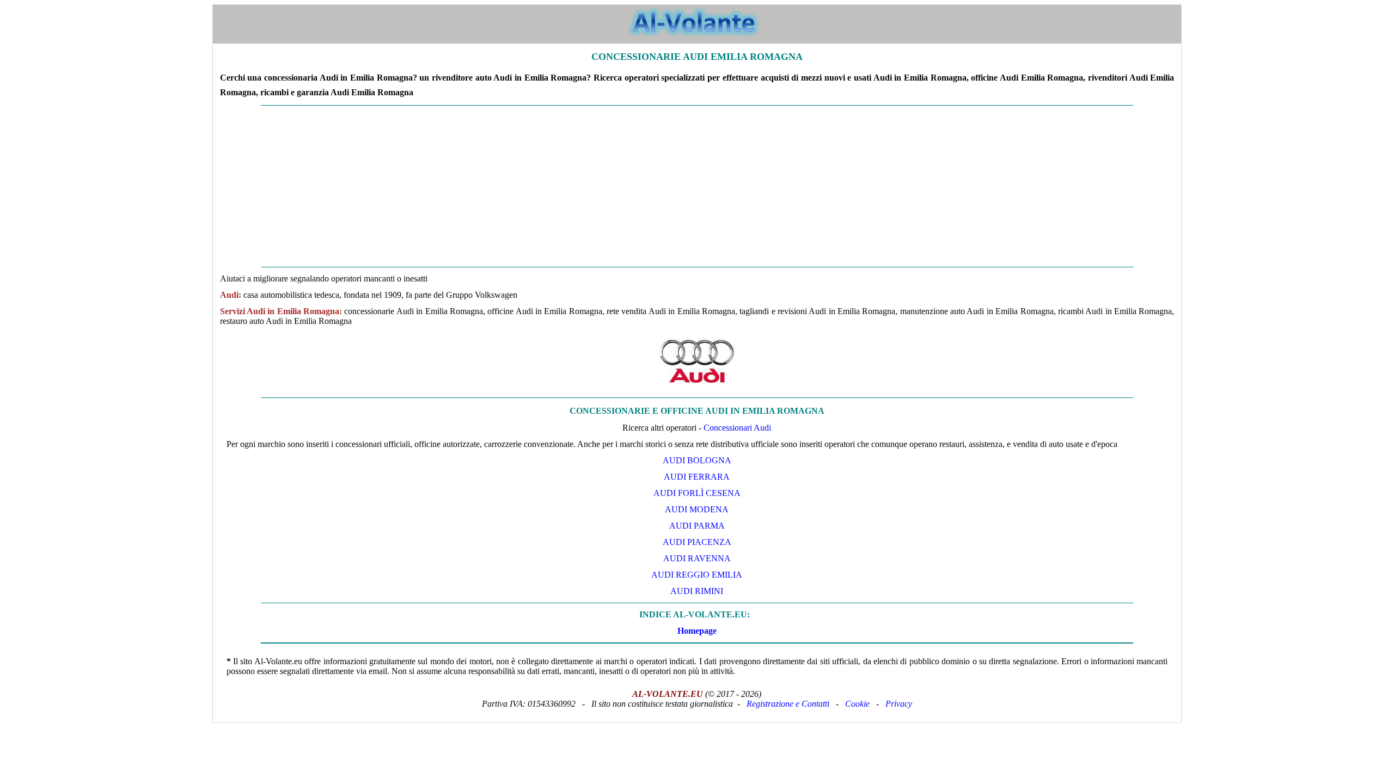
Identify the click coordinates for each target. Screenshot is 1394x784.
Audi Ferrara (697, 476)
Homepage (697, 630)
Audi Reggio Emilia (696, 574)
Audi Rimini (696, 591)
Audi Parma (697, 525)
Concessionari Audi (737, 427)
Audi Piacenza (697, 542)
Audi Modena (697, 509)
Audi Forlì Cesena (697, 493)
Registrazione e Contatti (788, 703)
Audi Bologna (697, 460)
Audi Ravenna (697, 558)
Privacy (898, 703)
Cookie (857, 703)
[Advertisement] (697, 186)
